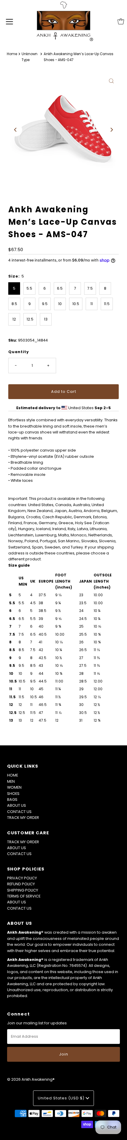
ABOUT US (16, 805)
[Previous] (15, 129)
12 (14, 319)
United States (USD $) (62, 1098)
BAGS (12, 799)
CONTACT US (19, 811)
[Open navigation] (9, 21)
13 (46, 319)
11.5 (107, 303)
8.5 (14, 303)
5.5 (29, 288)
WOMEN (14, 787)
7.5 (90, 288)
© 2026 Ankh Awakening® (31, 1079)
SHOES (13, 793)
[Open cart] (121, 21)
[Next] (111, 129)
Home (12, 54)
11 (91, 303)
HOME (12, 775)
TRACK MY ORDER (23, 817)
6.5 (60, 288)
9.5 (45, 303)
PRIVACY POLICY (22, 878)
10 (60, 303)
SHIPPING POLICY (22, 890)
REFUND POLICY (21, 884)
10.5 (75, 303)
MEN (11, 781)
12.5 (30, 319)
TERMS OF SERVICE (23, 896)
